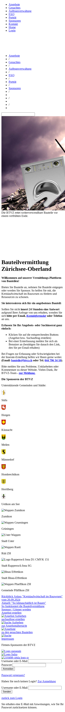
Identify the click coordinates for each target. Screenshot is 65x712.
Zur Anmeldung (47, 681)
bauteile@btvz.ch (21, 360)
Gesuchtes (14, 7)
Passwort (6, 664)
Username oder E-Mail (14, 661)
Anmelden (8, 668)
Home (12, 27)
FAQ (11, 14)
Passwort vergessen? (13, 675)
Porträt (12, 17)
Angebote (14, 4)
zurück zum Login (11, 698)
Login (12, 30)
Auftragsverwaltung (20, 10)
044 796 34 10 (53, 360)
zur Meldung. (27, 373)
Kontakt (13, 24)
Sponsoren (15, 20)
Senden (7, 691)
